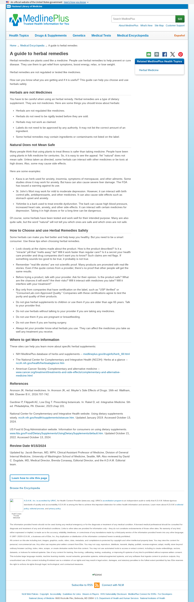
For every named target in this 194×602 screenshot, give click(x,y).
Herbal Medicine (149, 70)
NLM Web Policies (30, 594)
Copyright (44, 594)
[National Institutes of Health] (9, 7)
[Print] (156, 54)
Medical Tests (101, 35)
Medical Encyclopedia (133, 35)
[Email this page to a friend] (148, 54)
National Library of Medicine (27, 6)
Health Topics (19, 35)
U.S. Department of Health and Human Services (117, 598)
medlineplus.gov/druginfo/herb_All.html (106, 353)
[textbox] (143, 19)
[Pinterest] (180, 54)
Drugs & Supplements (51, 35)
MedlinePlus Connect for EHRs (142, 594)
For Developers (165, 594)
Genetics (79, 35)
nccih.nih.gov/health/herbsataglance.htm (40, 363)
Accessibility (55, 594)
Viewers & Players (90, 594)
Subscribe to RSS (82, 584)
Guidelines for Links (72, 594)
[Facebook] (164, 54)
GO (180, 18)
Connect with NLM (113, 584)
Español (179, 35)
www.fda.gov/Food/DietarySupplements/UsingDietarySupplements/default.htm (56, 433)
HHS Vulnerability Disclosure (113, 594)
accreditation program (112, 501)
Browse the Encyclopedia (25, 488)
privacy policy (54, 509)
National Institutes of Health (152, 598)
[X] (172, 54)
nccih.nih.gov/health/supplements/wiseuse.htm (46, 417)
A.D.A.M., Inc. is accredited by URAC (40, 501)
